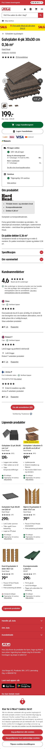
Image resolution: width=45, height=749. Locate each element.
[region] (22, 722)
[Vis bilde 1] (4, 105)
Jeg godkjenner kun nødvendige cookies (23, 738)
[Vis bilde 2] (10, 105)
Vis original (18, 379)
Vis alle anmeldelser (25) (23, 407)
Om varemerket (10, 259)
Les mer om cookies (19, 726)
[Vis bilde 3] (16, 105)
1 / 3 (35, 99)
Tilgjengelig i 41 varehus (33, 597)
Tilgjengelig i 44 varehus (11, 478)
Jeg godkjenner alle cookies (22, 732)
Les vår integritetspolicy (34, 726)
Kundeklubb (7, 635)
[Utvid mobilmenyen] (42, 9)
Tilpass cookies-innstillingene (22, 744)
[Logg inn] (25, 9)
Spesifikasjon (8, 252)
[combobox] (22, 15)
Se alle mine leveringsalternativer (18, 167)
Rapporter (14, 327)
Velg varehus (9, 21)
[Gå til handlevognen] (36, 9)
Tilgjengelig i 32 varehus (11, 597)
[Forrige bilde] (4, 81)
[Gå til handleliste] (30, 9)
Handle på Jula (9, 621)
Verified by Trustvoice (21, 414)
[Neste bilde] (40, 81)
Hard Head (6, 49)
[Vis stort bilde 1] (22, 81)
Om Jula (6, 628)
